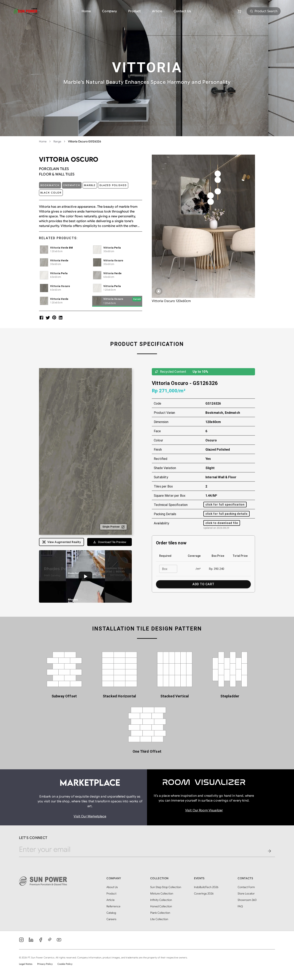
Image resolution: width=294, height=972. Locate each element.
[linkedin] (60, 317)
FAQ (240, 906)
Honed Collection (161, 906)
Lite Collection (159, 919)
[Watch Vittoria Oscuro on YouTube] (85, 576)
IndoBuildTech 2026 (206, 887)
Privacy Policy (45, 963)
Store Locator (246, 893)
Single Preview (111, 526)
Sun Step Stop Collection (165, 887)
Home (86, 11)
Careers (111, 919)
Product (134, 11)
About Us (112, 887)
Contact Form (246, 887)
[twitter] (47, 317)
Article (157, 11)
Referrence (113, 906)
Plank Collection (160, 913)
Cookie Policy (64, 963)
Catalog (111, 913)
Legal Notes (25, 963)
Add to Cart (203, 584)
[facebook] (41, 317)
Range (57, 141)
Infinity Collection (161, 900)
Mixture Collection (161, 893)
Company (109, 11)
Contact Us (182, 11)
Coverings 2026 (204, 893)
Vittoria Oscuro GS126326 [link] (84, 141)
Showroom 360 (247, 900)
